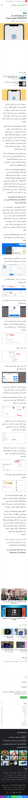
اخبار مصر (24, 708)
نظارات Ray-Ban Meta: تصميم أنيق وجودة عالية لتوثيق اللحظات (10, 77)
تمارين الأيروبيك (19, 774)
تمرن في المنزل (9, 774)
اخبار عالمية (24, 706)
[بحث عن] (26, 5)
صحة (25, 716)
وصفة (3, 779)
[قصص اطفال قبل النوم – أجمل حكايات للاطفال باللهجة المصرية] (14, 758)
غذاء (25, 779)
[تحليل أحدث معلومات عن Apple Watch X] (7, 631)
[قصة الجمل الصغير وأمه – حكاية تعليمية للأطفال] (14, 752)
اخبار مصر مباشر (5, 785)
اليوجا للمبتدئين (5, 772)
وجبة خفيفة (7, 779)
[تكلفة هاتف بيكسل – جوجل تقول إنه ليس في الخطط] (21, 644)
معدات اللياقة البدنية (20, 779)
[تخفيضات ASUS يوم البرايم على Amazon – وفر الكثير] (7, 644)
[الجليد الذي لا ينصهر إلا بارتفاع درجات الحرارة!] (22, 83)
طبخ (5, 777)
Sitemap (16, 789)
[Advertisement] (14, 56)
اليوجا (11, 772)
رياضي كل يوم (10, 777)
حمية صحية (16, 777)
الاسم (25, 677)
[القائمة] (1, 5)
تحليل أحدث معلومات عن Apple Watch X (8, 637)
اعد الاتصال (19, 772)
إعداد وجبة (24, 772)
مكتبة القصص (23, 724)
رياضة (25, 714)
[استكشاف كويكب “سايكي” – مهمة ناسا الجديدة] (21, 631)
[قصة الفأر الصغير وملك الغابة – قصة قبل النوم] (23, 752)
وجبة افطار (13, 779)
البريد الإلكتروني (24, 682)
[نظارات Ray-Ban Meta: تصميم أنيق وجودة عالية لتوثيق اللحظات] (22, 78)
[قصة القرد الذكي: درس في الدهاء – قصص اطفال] (23, 758)
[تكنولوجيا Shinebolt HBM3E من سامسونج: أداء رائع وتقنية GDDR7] (5, 758)
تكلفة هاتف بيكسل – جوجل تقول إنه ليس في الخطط (21, 650)
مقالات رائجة (23, 722)
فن (25, 718)
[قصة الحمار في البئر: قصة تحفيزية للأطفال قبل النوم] (5, 752)
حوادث (25, 712)
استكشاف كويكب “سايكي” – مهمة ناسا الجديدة (21, 637)
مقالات (25, 720)
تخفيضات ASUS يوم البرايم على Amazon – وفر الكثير (7, 650)
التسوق (14, 772)
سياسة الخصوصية (11, 789)
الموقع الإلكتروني (24, 686)
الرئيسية (24, 10)
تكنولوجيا (20, 10)
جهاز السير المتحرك (23, 777)
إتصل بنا (5, 789)
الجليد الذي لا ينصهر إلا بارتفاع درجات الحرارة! (11, 82)
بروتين (25, 774)
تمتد (14, 774)
